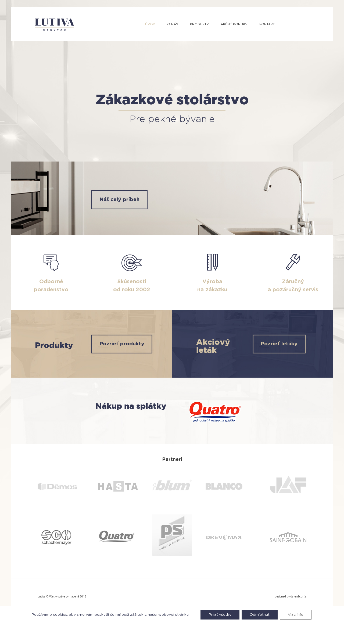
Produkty (199, 24)
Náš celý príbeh (119, 199)
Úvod (150, 24)
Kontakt (267, 24)
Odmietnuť (260, 615)
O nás (172, 24)
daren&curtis (298, 596)
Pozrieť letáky (279, 343)
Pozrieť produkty (121, 343)
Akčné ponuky (234, 24)
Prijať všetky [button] (220, 615)
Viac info (295, 615)
